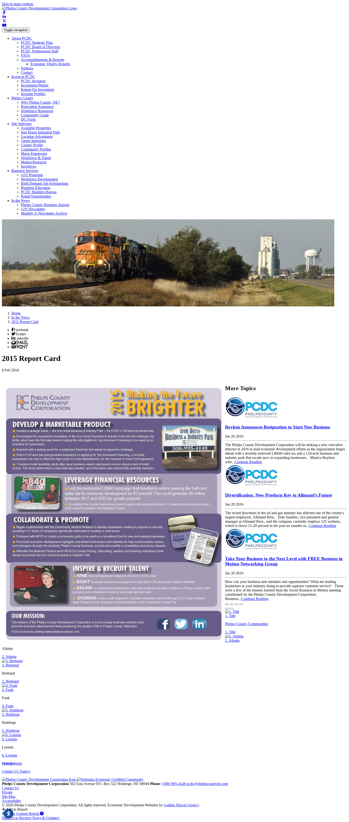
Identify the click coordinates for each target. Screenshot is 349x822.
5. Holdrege (11, 714)
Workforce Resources (37, 111)
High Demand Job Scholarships (44, 183)
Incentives (28, 166)
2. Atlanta (232, 640)
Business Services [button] (24, 171)
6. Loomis (9, 739)
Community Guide (35, 115)
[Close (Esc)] (227, 604)
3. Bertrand (10, 665)
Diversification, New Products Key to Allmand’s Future (278, 495)
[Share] (232, 604)
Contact (27, 72)
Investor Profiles (33, 94)
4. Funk (8, 690)
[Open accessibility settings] (8, 813)
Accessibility (11, 801)
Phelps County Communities (246, 624)
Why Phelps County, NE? (40, 102)
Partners (27, 68)
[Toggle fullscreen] (236, 604)
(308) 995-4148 (174, 784)
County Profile (32, 145)
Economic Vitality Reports (50, 64)
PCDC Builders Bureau (39, 192)
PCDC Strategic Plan (37, 43)
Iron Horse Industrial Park (40, 132)
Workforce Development (39, 179)
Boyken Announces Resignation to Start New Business (277, 427)
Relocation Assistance (37, 107)
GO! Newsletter (33, 209)
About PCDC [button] (21, 38)
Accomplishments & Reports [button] (42, 60)
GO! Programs (32, 175)
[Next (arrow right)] (232, 608)
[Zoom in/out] (241, 604)
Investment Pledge (34, 85)
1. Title (230, 616)
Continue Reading (248, 462)
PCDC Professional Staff (39, 51)
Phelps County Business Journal (45, 205)
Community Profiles (36, 149)
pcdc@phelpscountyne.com (207, 784)
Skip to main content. (18, 4)
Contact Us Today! (16, 771)
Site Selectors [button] (21, 124)
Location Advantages (37, 136)
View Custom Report (23, 814)
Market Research (33, 162)
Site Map (8, 796)
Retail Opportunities (36, 196)
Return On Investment (37, 90)
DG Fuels (28, 119)
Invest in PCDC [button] (23, 77)
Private (7, 792)
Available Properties (36, 128)
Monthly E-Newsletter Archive (44, 213)
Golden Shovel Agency (181, 805)
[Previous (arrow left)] (227, 608)
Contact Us (10, 788)
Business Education (35, 188)
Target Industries (33, 141)
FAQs (25, 55)
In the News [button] (20, 201)
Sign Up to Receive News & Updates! (31, 818)
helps (12, 763)
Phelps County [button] (22, 98)
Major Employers (34, 154)
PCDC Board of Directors (40, 47)
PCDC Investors (33, 81)
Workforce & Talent (36, 158)
